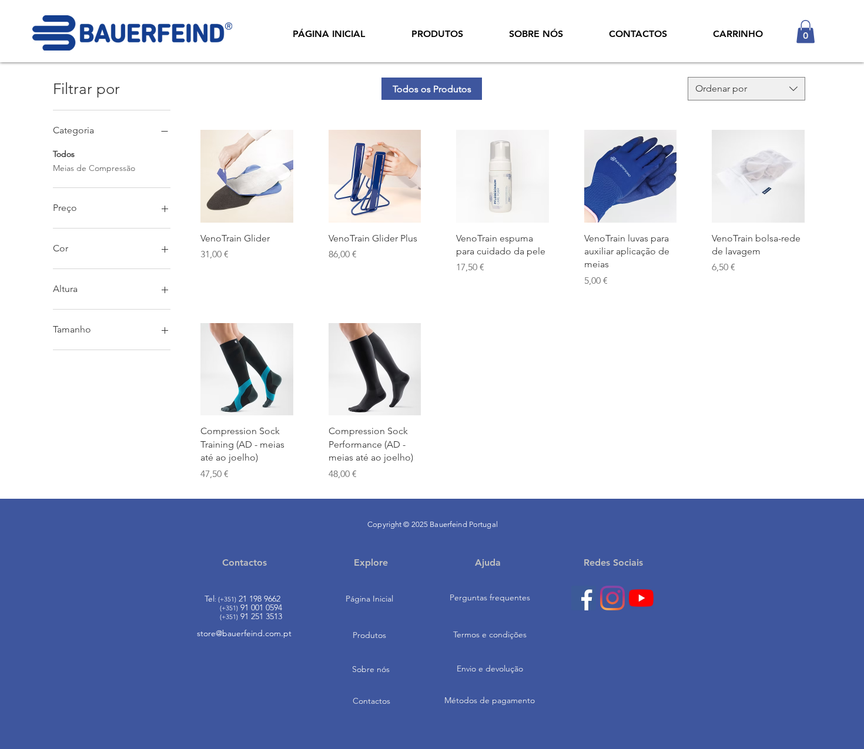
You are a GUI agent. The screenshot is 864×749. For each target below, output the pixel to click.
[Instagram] (612, 598)
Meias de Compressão (94, 168)
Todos (64, 154)
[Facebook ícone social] (583, 598)
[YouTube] (641, 598)
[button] (805, 31)
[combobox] (746, 88)
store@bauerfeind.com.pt (244, 633)
